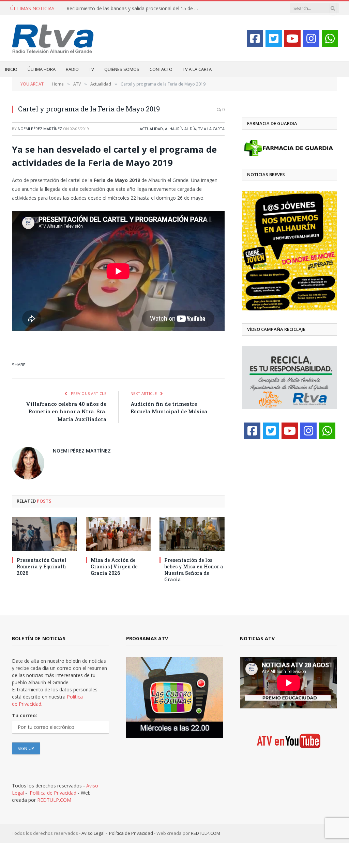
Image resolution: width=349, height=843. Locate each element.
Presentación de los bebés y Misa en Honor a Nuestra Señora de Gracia (193, 570)
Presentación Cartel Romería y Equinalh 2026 (41, 566)
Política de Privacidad (53, 793)
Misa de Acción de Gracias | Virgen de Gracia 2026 (114, 566)
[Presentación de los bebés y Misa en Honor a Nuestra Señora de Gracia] (192, 534)
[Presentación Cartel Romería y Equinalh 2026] (44, 534)
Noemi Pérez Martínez (40, 128)
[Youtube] (292, 38)
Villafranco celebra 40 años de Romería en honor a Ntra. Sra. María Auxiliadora (66, 411)
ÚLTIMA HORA (42, 69)
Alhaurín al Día (180, 128)
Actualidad (151, 128)
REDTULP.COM (54, 800)
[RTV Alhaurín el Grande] (53, 38)
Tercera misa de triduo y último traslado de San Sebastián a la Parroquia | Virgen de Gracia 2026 (134, 8)
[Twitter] (273, 38)
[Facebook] (255, 38)
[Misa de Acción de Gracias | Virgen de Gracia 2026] (118, 534)
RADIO (72, 69)
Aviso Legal (93, 833)
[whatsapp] (330, 38)
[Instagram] (311, 38)
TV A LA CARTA (197, 69)
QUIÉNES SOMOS (121, 69)
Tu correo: (24, 715)
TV (91, 69)
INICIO (11, 69)
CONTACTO (161, 69)
